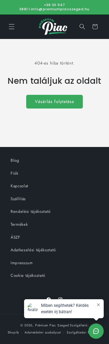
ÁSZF (15, 237)
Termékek (19, 224)
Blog (15, 160)
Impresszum (22, 263)
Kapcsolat (19, 186)
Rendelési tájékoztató (31, 211)
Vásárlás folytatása (54, 101)
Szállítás (18, 199)
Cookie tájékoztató (28, 275)
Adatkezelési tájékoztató (33, 250)
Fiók (15, 173)
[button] (11, 26)
